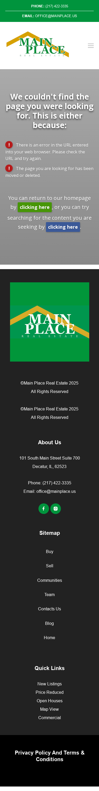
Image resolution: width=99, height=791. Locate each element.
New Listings (49, 683)
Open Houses (50, 700)
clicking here (35, 207)
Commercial (49, 717)
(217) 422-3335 (57, 482)
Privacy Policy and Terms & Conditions (49, 756)
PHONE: (49, 6)
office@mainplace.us (56, 491)
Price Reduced (50, 692)
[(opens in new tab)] (44, 512)
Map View (49, 709)
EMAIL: (49, 16)
